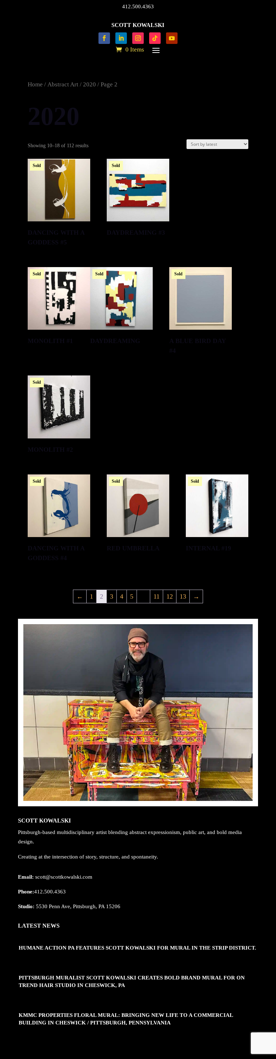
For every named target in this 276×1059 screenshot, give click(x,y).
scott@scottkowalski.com (63, 877)
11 (156, 596)
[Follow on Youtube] (172, 38)
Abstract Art (62, 84)
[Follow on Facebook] (104, 38)
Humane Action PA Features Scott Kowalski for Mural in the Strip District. (137, 948)
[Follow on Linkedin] (121, 38)
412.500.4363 (138, 6)
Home (35, 84)
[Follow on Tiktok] (155, 38)
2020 (89, 84)
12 (169, 596)
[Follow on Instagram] (138, 38)
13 (183, 596)
